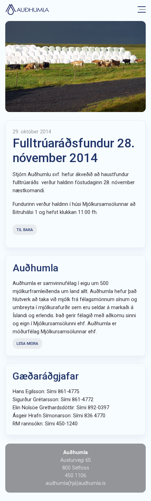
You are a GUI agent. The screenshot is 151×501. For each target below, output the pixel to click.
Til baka (25, 230)
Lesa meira (27, 343)
